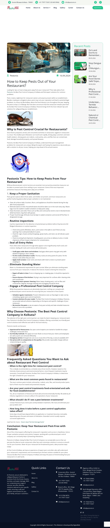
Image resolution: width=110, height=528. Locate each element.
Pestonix (10, 92)
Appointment (97, 8)
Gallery (62, 8)
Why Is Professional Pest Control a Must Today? (94, 91)
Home (28, 8)
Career (70, 8)
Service (46, 8)
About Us (36, 8)
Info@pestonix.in (70, 2)
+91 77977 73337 (44, 2)
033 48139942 (54, 2)
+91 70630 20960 (88, 479)
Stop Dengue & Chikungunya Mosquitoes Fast (95, 65)
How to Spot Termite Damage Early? (32, 422)
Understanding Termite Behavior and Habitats (95, 104)
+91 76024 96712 (88, 502)
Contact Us (80, 8)
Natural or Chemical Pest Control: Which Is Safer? (95, 117)
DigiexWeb (76, 525)
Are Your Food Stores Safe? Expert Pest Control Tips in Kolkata (94, 78)
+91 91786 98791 (64, 495)
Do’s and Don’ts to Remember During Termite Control (94, 52)
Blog (55, 8)
